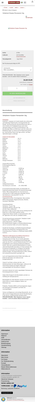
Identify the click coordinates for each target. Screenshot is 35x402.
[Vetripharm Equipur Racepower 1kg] (17, 28)
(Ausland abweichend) (20, 56)
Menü (2, 2)
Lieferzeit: (5, 55)
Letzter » (22, 7)
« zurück (11, 7)
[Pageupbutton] (4, 399)
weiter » (17, 7)
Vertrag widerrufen (7, 392)
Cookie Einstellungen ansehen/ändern (11, 375)
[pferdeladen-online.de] (17, 2)
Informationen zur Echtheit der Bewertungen (15, 400)
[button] (5, 88)
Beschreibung (7, 110)
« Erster (5, 7)
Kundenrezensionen (9, 308)
